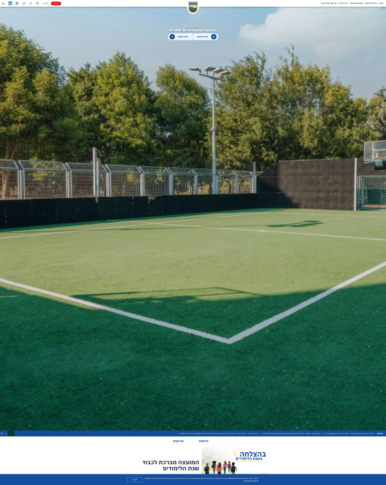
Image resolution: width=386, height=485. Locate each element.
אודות (381, 3)
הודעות (380, 433)
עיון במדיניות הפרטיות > (251, 481)
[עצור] (1, 433)
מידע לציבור (343, 3)
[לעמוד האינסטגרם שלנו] (24, 3)
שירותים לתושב (371, 3)
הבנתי (135, 479)
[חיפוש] (37, 3)
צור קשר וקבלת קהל (329, 3)
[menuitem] (381, 3)
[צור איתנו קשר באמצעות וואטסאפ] (30, 3)
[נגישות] (3, 3)
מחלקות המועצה (356, 3)
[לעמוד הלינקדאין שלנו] (10, 3)
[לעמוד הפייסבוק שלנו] (17, 3)
